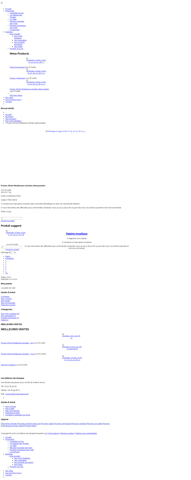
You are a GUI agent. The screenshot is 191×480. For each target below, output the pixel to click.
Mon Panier (5, 5)
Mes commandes (8, 303)
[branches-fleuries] (9, 424)
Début (7, 256)
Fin (6, 273)
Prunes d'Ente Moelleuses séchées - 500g (18, 354)
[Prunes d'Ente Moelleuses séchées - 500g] (72, 349)
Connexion (5, 296)
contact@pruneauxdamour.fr (17, 394)
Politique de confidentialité (86, 433)
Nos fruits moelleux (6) (10, 314)
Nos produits (10, 119)
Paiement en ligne (8, 305)
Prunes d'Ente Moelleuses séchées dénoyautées (29, 89)
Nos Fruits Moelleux (13, 121)
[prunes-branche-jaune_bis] (29, 424)
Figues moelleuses (17, 78)
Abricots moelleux (8, 365)
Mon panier (5, 301)
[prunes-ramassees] (62, 424)
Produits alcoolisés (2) (10, 318)
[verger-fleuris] (30, 426)
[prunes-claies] (47, 424)
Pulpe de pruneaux (17, 67)
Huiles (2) (4, 320)
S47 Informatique (52, 433)
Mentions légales (67, 433)
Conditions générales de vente (17, 415)
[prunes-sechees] (78, 424)
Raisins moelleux (77, 233)
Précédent (9, 258)
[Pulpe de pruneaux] (36, 62)
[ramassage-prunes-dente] (12, 426)
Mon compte (6, 299)
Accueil (8, 115)
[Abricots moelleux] (72, 360)
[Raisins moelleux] (16, 235)
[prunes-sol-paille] (94, 424)
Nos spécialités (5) (8, 316)
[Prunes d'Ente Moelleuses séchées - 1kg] (71, 338)
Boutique (9, 117)
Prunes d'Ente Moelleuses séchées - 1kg (17, 343)
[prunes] (106, 424)
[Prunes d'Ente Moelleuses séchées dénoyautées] (36, 84)
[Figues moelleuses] (36, 73)
